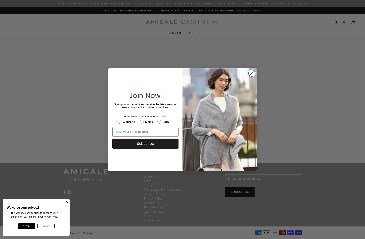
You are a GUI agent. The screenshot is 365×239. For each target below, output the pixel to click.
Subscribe (145, 143)
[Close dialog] (251, 73)
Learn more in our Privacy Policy (41, 216)
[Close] (67, 202)
